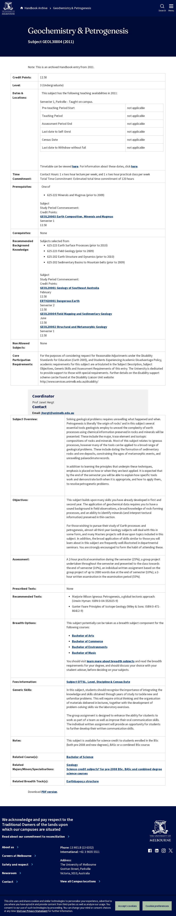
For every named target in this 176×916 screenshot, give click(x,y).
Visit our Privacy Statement (32, 911)
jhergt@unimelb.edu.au (57, 413)
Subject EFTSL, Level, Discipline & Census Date (98, 682)
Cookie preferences (157, 906)
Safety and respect (15, 864)
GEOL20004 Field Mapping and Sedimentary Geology (76, 314)
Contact (7, 882)
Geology (72, 765)
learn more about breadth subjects (111, 661)
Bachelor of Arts (83, 636)
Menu (171, 10)
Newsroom (9, 873)
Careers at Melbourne (16, 856)
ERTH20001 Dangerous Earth (60, 301)
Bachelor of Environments (89, 647)
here (75, 166)
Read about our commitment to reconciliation (33, 836)
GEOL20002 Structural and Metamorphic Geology (73, 327)
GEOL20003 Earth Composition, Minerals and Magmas (76, 216)
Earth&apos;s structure (83, 781)
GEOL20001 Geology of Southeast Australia (69, 288)
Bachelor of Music (84, 653)
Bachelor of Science (80, 757)
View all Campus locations (78, 881)
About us (8, 847)
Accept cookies (127, 906)
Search (162, 10)
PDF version (49, 792)
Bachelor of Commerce (87, 641)
